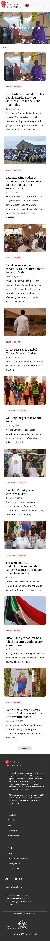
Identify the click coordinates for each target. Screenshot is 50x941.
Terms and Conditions (17, 858)
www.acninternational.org (25, 913)
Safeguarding (13, 868)
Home (5, 47)
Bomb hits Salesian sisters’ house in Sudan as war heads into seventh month (24, 713)
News (10, 825)
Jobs (10, 853)
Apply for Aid (13, 835)
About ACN (12, 815)
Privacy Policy (14, 863)
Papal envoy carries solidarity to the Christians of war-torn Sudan (25, 269)
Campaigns (13, 830)
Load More (25, 748)
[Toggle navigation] (45, 5)
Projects (11, 820)
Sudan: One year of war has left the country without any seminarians (24, 641)
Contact (11, 848)
